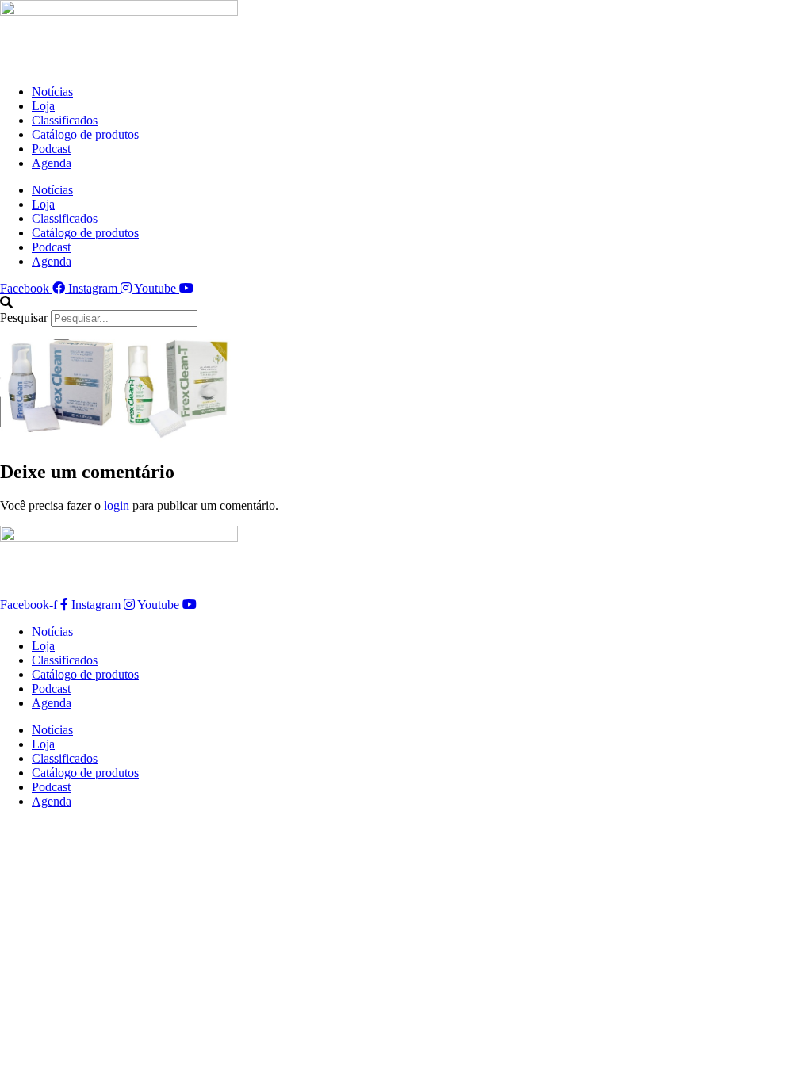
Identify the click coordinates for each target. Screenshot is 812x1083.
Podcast (51, 148)
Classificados (65, 120)
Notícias (52, 91)
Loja (43, 106)
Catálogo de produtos (85, 134)
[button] (406, 303)
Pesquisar (24, 317)
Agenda (51, 163)
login (116, 505)
